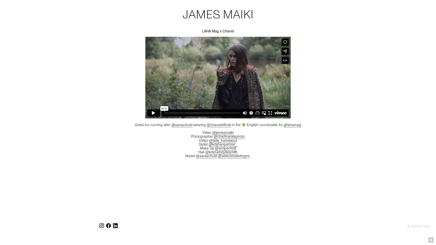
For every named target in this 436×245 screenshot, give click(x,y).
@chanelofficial (219, 124)
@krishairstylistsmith (222, 151)
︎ (108, 226)
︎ (115, 226)
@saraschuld (182, 124)
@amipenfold (225, 147)
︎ (102, 226)
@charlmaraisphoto (229, 136)
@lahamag (292, 124)
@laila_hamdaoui (223, 140)
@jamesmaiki (223, 132)
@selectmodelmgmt (234, 155)
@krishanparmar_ (223, 144)
